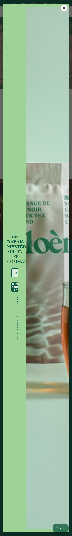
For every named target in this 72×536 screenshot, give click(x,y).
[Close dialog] (64, 8)
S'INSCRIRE (15, 287)
